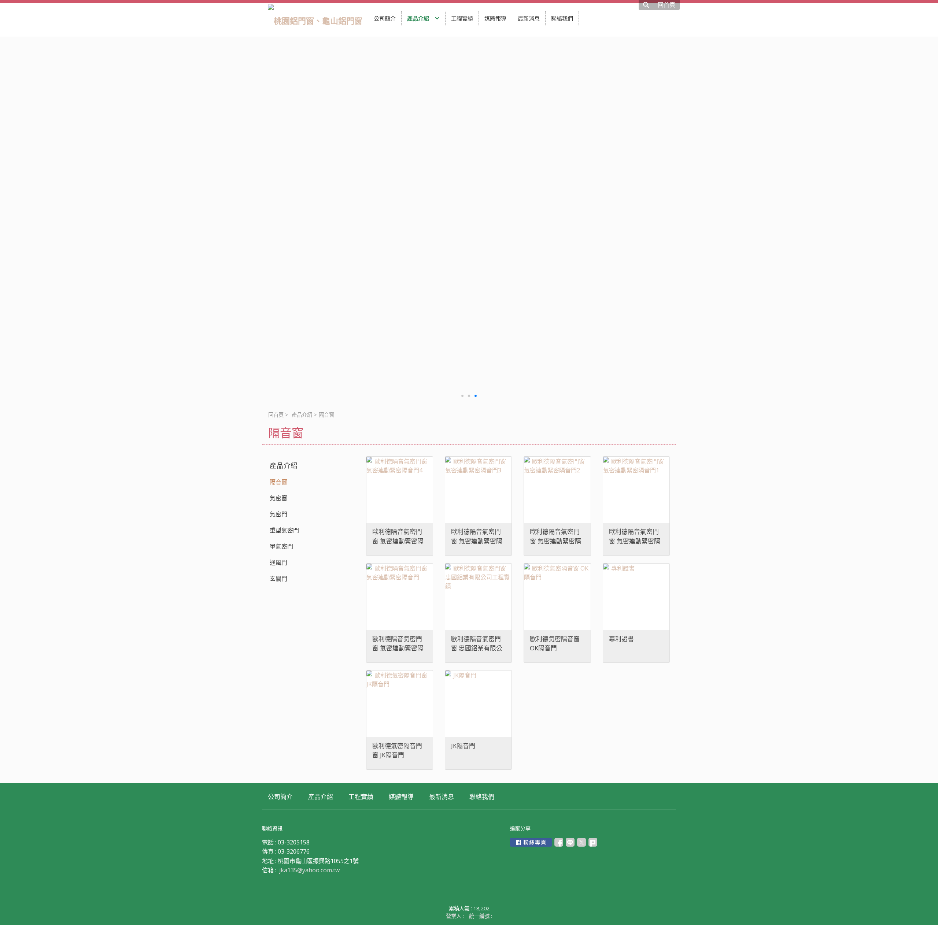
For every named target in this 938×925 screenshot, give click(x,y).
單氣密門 (281, 546)
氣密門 (278, 514)
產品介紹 (302, 414)
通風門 (278, 562)
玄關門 (278, 579)
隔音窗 (278, 482)
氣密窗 (278, 498)
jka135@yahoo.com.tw (309, 870)
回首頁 (276, 414)
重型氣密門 (284, 530)
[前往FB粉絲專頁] (531, 842)
